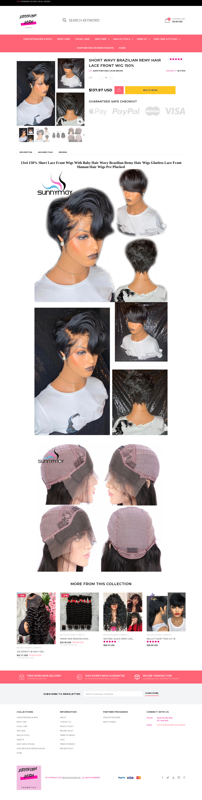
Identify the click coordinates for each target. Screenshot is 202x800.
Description (26, 152)
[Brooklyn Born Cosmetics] (36, 20)
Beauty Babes (109, 722)
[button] (176, 59)
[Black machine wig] (107, 627)
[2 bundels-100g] (70, 627)
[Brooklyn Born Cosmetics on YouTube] (173, 777)
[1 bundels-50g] (64, 627)
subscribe (152, 693)
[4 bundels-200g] (82, 627)
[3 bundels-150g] (76, 627)
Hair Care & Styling (166, 39)
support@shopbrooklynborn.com (173, 725)
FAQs (62, 739)
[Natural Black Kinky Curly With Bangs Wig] (122, 611)
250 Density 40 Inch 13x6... (31, 651)
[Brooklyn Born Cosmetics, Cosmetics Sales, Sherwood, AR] (7, 797)
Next (84, 135)
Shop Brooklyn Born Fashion (95, 48)
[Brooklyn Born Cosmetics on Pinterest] (184, 777)
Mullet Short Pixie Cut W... (162, 638)
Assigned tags (45, 152)
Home (122, 48)
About (63, 717)
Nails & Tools (121, 39)
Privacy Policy (66, 726)
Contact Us (65, 722)
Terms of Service (67, 735)
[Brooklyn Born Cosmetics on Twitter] (168, 777)
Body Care (63, 39)
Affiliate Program (111, 717)
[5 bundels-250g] (89, 627)
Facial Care (82, 39)
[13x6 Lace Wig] (27, 639)
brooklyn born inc (71, 777)
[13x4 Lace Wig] (20, 639)
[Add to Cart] (119, 90)
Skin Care (100, 39)
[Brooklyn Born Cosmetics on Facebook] (162, 777)
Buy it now (150, 90)
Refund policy (66, 748)
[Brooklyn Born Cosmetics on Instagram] (179, 777)
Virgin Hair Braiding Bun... (74, 638)
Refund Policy (66, 731)
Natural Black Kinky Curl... (118, 638)
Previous (17, 135)
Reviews (63, 152)
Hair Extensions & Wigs (38, 39)
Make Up (142, 39)
